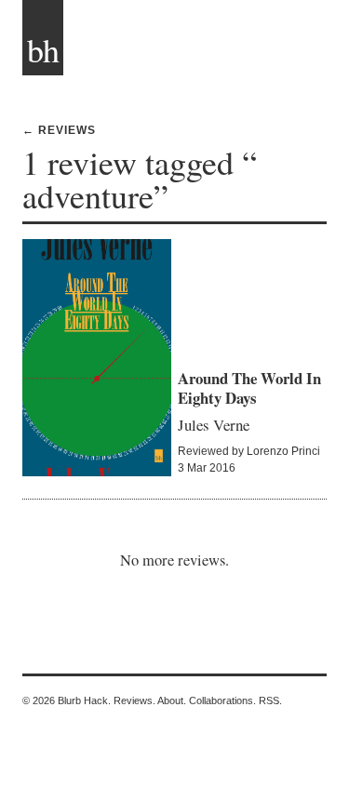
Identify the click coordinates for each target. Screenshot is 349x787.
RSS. (270, 700)
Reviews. (134, 700)
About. (171, 700)
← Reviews (59, 130)
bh (43, 49)
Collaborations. (222, 700)
